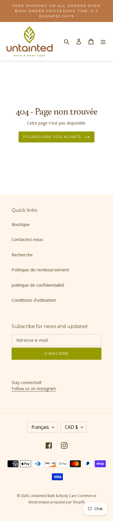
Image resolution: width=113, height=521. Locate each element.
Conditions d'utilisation (34, 300)
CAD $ (71, 427)
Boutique (21, 224)
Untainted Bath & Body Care (53, 495)
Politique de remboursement (40, 269)
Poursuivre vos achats (52, 136)
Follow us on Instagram (34, 388)
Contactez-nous (27, 239)
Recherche (22, 254)
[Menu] (103, 41)
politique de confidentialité (38, 285)
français (40, 427)
